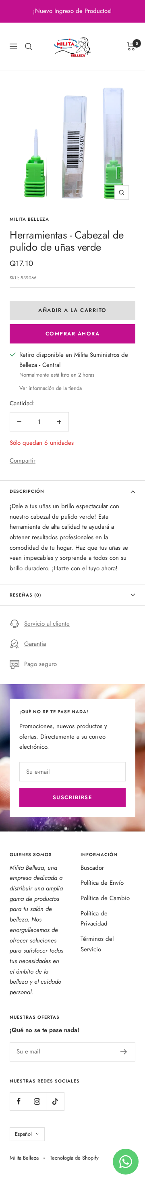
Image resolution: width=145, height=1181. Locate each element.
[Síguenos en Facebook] (19, 1101)
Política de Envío (102, 882)
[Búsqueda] (28, 46)
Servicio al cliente (47, 623)
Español (23, 1134)
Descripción (27, 491)
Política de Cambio (105, 898)
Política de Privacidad (94, 918)
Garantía (35, 643)
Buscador (92, 867)
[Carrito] (131, 46)
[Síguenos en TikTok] (55, 1101)
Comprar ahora (73, 333)
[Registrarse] (123, 1052)
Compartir (22, 460)
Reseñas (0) (25, 595)
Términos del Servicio (97, 944)
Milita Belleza (29, 219)
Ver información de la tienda (50, 388)
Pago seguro (40, 664)
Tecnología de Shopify (74, 1158)
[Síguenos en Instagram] (37, 1101)
